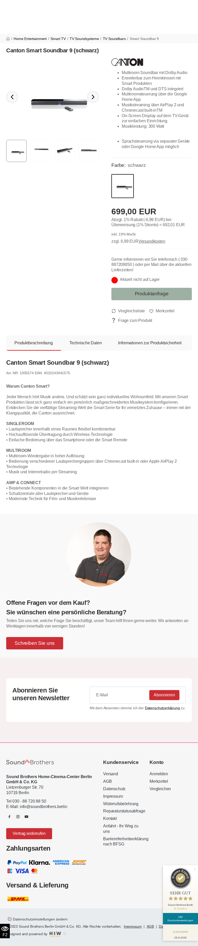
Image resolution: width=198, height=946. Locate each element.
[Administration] (64, 934)
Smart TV (58, 39)
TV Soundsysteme (84, 39)
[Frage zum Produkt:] (131, 320)
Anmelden (159, 774)
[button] (93, 97)
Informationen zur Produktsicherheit (149, 343)
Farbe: (118, 165)
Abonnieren (164, 695)
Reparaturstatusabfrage (124, 811)
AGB (107, 781)
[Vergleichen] (128, 311)
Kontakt (110, 818)
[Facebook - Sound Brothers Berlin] (9, 816)
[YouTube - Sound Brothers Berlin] (26, 816)
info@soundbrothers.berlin (43, 806)
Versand (110, 774)
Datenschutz (114, 789)
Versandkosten (151, 241)
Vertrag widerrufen (29, 833)
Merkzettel (159, 781)
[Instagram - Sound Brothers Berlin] (18, 816)
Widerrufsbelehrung (120, 804)
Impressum (113, 796)
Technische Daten (85, 343)
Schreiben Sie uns (35, 643)
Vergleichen (160, 789)
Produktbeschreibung (33, 343)
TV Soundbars (114, 39)
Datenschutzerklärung (162, 708)
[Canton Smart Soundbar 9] (52, 96)
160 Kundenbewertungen (180, 919)
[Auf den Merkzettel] (162, 311)
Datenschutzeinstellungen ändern (40, 919)
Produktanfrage (152, 293)
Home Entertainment (30, 39)
